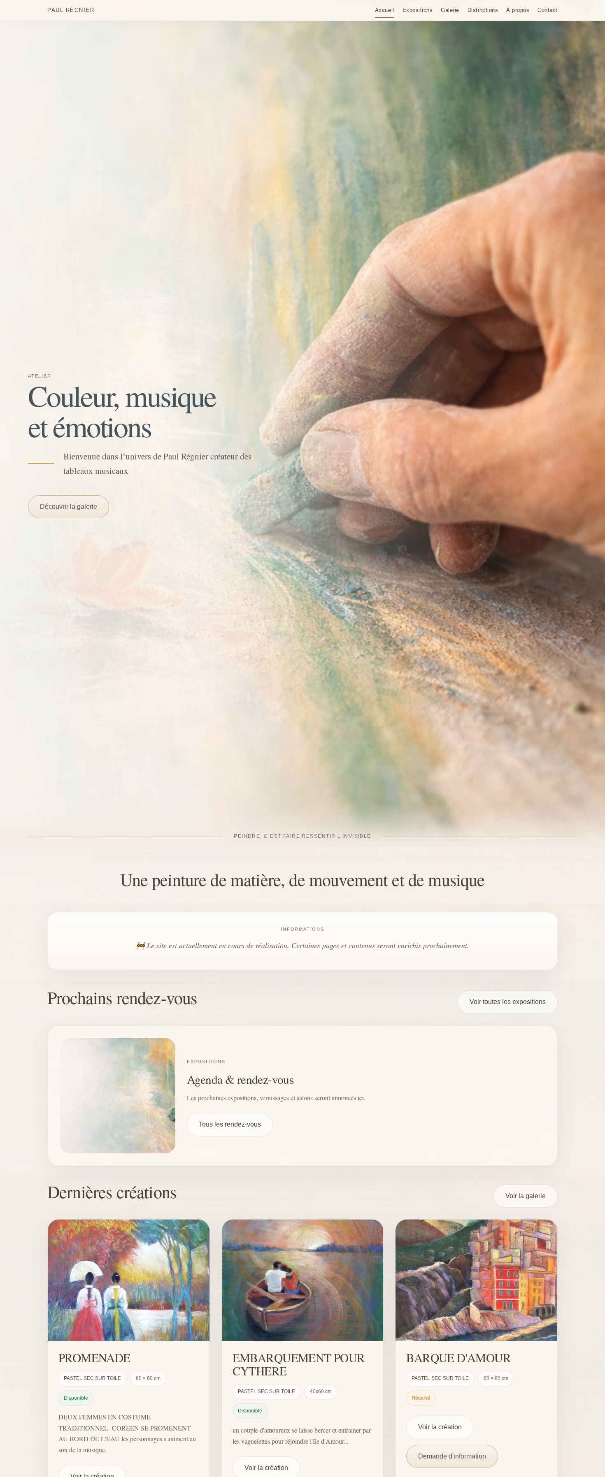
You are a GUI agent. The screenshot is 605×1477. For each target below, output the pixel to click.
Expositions (418, 10)
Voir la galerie (525, 1195)
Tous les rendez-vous (230, 1124)
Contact (548, 10)
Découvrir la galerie (68, 506)
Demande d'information (452, 1456)
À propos (517, 10)
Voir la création (440, 1427)
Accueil (384, 10)
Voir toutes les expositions (508, 1001)
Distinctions (483, 10)
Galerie (450, 10)
